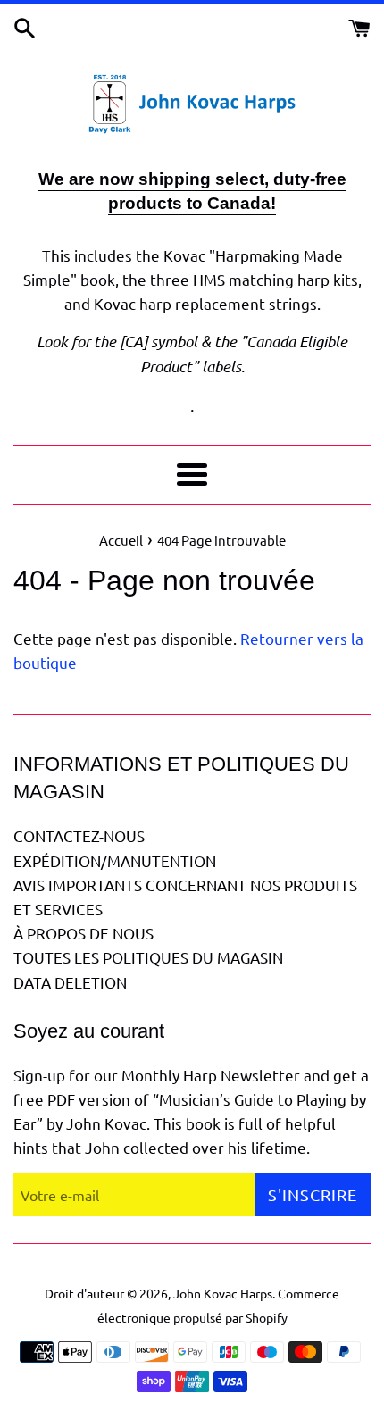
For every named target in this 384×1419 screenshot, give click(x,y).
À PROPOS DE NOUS (83, 932)
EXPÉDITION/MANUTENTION (114, 860)
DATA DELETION (70, 981)
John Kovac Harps (222, 1293)
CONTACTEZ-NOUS (79, 835)
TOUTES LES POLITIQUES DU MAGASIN (148, 956)
